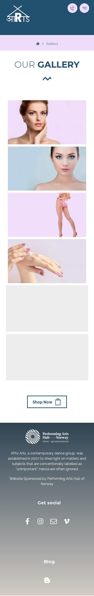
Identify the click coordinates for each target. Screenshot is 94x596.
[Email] (53, 521)
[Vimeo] (66, 521)
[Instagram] (40, 521)
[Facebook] (27, 521)
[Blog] (47, 580)
